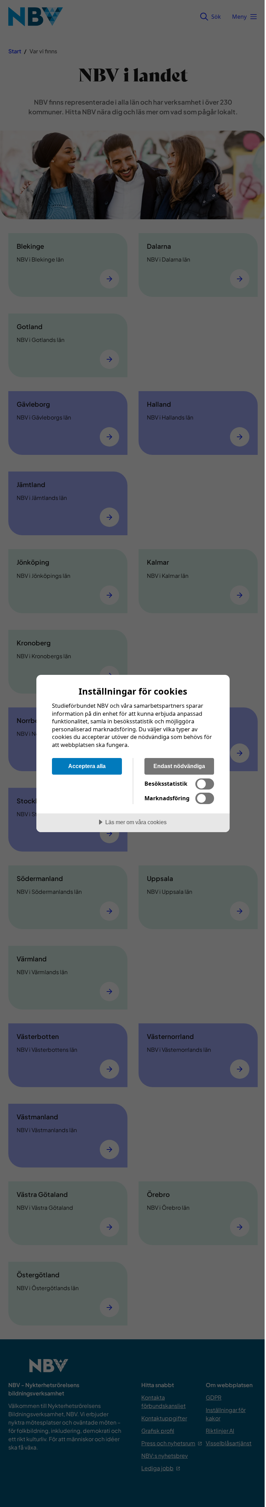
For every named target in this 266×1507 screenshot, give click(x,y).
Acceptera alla (87, 766)
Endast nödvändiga (179, 766)
